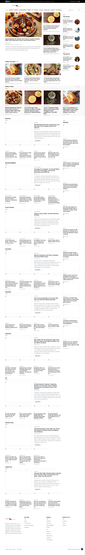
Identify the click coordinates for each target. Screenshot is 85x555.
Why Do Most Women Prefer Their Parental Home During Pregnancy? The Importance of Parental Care (11, 284)
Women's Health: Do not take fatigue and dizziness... (67, 30)
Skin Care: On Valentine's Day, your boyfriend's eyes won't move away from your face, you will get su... (40, 504)
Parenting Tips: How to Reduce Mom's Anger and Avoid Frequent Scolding (54, 283)
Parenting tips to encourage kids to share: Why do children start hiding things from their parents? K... (40, 284)
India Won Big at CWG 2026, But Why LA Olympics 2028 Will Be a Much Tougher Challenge (71, 164)
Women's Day (47, 9)
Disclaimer (26, 527)
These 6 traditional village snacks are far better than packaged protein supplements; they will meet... (51, 110)
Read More (37, 140)
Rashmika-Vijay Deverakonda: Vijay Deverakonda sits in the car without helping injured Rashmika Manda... (54, 200)
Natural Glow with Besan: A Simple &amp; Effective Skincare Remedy (25, 326)
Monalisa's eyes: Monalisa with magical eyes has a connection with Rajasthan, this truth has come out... (26, 370)
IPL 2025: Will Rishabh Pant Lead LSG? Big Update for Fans (10, 415)
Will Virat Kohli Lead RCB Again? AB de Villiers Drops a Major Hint (25, 415)
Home (7, 9)
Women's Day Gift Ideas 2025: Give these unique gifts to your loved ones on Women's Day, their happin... (25, 459)
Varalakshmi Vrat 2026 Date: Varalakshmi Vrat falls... (68, 46)
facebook (64, 521)
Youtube (64, 525)
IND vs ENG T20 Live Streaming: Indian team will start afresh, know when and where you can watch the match (46, 341)
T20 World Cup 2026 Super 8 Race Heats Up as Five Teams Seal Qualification (70, 322)
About (25, 521)
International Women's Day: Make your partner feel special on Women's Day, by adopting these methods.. (47, 430)
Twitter (63, 523)
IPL (32, 9)
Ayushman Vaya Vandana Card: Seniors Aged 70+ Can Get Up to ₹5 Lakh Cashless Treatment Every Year (40, 155)
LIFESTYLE (16, 9)
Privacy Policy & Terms (10, 549)
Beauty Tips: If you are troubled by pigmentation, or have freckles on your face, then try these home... (26, 504)
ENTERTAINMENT (22, 9)
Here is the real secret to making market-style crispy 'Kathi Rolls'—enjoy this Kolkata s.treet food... (35, 2)
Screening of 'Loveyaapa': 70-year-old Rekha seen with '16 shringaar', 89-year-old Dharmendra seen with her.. (46, 170)
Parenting (53, 9)
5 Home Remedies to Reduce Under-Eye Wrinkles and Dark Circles (11, 326)
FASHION (11, 9)
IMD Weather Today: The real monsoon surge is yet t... (68, 38)
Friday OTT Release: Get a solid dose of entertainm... (68, 67)
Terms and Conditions (29, 525)
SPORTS (29, 9)
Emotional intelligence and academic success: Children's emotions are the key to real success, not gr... (26, 284)
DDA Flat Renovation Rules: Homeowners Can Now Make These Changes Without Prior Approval (46, 126)
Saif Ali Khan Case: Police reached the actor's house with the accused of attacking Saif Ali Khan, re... (54, 370)
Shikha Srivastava (11, 44)
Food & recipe (59, 9)
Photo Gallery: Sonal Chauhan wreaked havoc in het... (67, 59)
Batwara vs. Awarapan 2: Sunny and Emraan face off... (68, 22)
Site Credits (19, 549)
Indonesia (41, 9)
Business (36, 9)
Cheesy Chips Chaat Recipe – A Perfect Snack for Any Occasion (11, 242)
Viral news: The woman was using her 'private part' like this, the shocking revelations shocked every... (10, 370)
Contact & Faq (27, 523)
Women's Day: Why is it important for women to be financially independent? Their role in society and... (40, 459)
